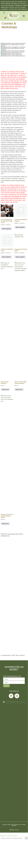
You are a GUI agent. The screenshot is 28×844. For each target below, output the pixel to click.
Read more (5, 389)
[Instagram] (17, 696)
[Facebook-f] (11, 696)
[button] (23, 16)
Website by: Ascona (13, 829)
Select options (6, 228)
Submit (6, 685)
